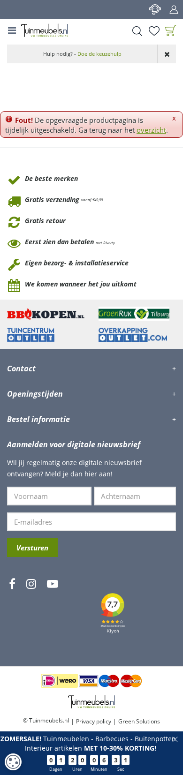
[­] (12, 611)
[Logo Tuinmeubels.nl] (44, 30)
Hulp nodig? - (82, 53)
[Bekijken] (170, 30)
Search (137, 30)
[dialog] (13, 761)
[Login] (173, 9)
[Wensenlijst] (153, 30)
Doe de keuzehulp (99, 53)
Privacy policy (93, 721)
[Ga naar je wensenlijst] (153, 30)
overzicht (151, 130)
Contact (154, 9)
